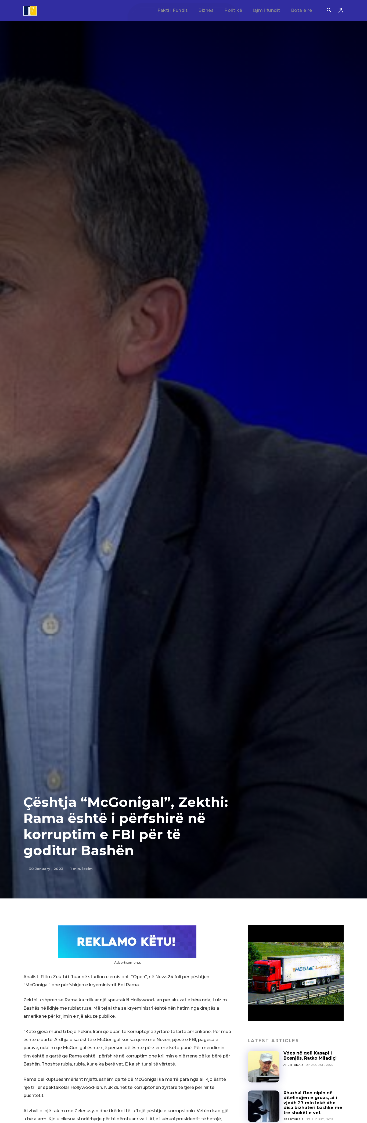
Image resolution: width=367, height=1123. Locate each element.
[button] (329, 11)
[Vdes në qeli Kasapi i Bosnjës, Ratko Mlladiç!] (263, 1066)
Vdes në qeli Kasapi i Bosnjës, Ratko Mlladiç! (310, 1055)
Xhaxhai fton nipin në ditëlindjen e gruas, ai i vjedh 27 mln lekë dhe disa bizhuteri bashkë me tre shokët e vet (312, 1102)
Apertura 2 (293, 1119)
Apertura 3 (293, 1065)
